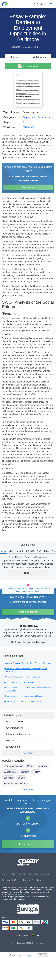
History (36, 772)
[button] (5, 4)
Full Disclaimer (19, 894)
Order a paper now (28, 612)
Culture (21, 778)
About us (45, 874)
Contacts (6, 880)
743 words (28, 127)
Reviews (21, 874)
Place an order (28, 844)
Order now (28, 187)
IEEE (46, 551)
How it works (33, 874)
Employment (29, 117)
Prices (12, 874)
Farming (10, 740)
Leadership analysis (13, 766)
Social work (44, 117)
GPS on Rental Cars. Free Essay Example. (23, 677)
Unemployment (14, 728)
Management (10, 772)
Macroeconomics (15, 721)
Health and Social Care (15, 783)
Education (8, 778)
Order (4, 874)
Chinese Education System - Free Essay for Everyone (28, 663)
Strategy (25, 772)
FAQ (14, 880)
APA (3, 551)
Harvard (19, 551)
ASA (39, 551)
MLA (10, 551)
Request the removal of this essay (30, 642)
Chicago (30, 551)
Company (42, 766)
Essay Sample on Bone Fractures (19, 682)
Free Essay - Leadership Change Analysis (23, 701)
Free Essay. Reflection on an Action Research (25, 696)
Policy (30, 766)
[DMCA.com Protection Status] (28, 909)
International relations (18, 734)
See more (28, 753)
